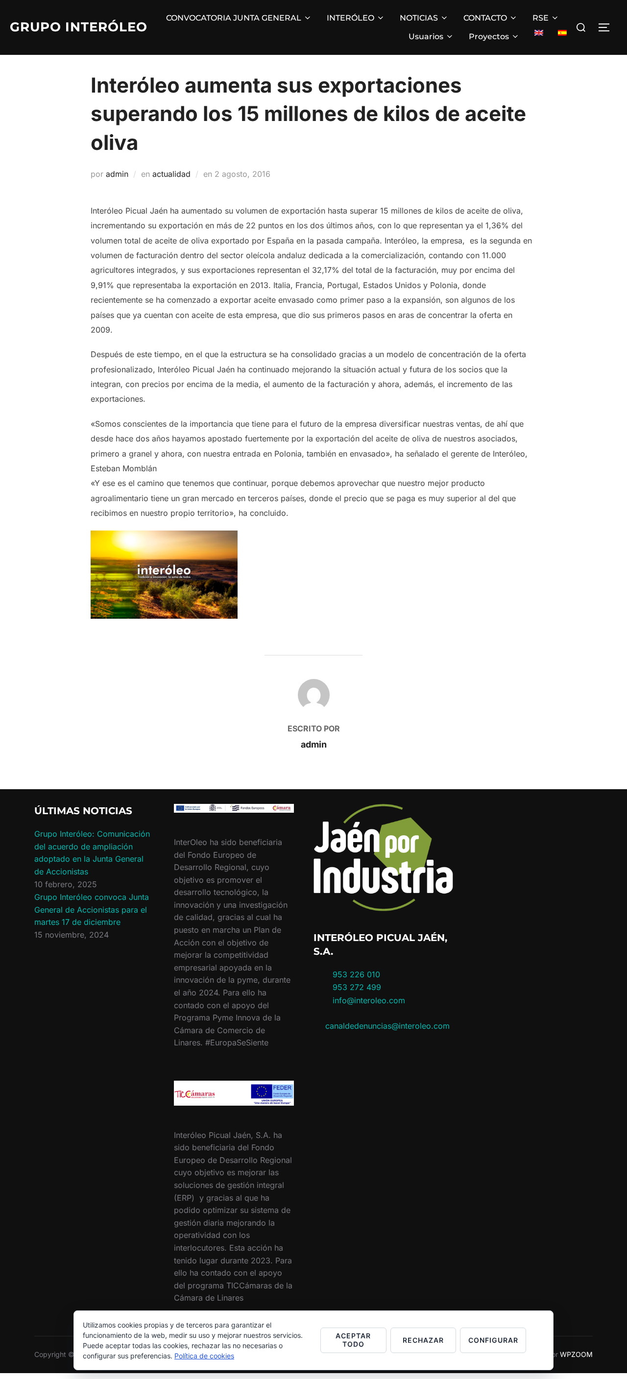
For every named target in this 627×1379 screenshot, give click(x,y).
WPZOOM (576, 1354)
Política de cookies (204, 1356)
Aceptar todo (353, 1339)
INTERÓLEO (350, 18)
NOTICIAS (419, 18)
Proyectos (489, 36)
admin (117, 174)
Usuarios (426, 36)
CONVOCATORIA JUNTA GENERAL (233, 18)
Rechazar (423, 1340)
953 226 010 (356, 974)
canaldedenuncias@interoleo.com (387, 1026)
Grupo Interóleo (78, 27)
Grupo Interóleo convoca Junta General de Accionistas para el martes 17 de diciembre (91, 909)
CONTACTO (485, 18)
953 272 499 (355, 987)
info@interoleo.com (367, 1000)
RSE (540, 18)
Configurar (493, 1340)
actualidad (171, 174)
